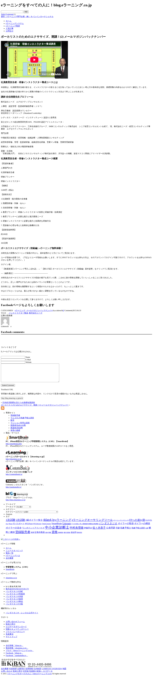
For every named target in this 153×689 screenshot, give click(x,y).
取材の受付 (10, 624)
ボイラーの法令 (14, 528)
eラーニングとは (13, 556)
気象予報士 (125, 528)
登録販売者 (22, 532)
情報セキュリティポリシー (17, 629)
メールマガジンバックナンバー (39, 310)
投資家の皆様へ (36, 671)
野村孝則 (79, 532)
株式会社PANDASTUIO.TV (17, 589)
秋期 (32, 532)
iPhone (11, 524)
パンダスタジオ (108, 523)
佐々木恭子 (99, 527)
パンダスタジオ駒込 (14, 601)
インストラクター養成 (18, 313)
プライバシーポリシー (15, 632)
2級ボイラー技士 (34, 520)
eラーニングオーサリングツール (92, 519)
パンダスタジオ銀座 (14, 599)
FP (128, 520)
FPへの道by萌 (137, 520)
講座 (49, 532)
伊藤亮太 (88, 528)
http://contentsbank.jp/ (14, 474)
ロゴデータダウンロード (16, 627)
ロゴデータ (48, 671)
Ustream (66, 523)
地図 (64, 669)
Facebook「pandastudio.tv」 (17, 655)
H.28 (147, 520)
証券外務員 (40, 532)
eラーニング (20, 310)
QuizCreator (46, 524)
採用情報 (29, 669)
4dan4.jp (49, 519)
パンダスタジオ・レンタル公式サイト (22, 613)
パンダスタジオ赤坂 (14, 596)
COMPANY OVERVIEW (52, 669)
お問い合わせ (6, 671)
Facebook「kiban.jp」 (14, 653)
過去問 (73, 532)
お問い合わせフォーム (15, 622)
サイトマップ (11, 637)
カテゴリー (10, 512)
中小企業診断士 (57, 527)
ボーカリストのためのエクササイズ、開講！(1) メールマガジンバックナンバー (35, 405)
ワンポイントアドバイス (33, 528)
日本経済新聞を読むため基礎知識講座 (18, 403)
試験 (46, 532)
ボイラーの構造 (142, 523)
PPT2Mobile (37, 524)
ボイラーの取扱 (126, 523)
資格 (55, 532)
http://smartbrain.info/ (14, 444)
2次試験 (20, 519)
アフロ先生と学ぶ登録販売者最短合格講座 (84, 524)
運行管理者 (67, 532)
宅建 (118, 528)
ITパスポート (18, 524)
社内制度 (37, 669)
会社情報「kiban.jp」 (14, 645)
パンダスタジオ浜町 (14, 591)
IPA (150, 520)
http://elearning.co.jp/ (14, 459)
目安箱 (26, 671)
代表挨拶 (13, 669)
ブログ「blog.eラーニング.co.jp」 (20, 650)
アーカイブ (10, 507)
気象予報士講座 (138, 528)
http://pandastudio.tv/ (14, 487)
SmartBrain (57, 523)
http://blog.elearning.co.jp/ (15, 500)
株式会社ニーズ (35, 313)
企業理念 (21, 669)
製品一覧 (9, 553)
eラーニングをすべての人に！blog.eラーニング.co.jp (30, 674)
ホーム (8, 548)
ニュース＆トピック (14, 551)
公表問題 (110, 528)
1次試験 (10, 519)
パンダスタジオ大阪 (14, 604)
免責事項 (9, 634)
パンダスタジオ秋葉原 (15, 594)
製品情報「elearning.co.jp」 (17, 648)
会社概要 (9, 558)
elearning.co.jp (11, 578)
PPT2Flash (29, 524)
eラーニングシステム (120, 520)
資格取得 (60, 532)
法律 (146, 528)
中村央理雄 (76, 527)
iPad (7, 523)
